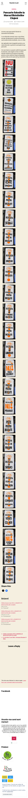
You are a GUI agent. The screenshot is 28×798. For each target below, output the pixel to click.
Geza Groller (10, 21)
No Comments (14, 23)
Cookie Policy (10, 791)
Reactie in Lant (14, 3)
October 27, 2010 (20, 21)
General (14, 9)
